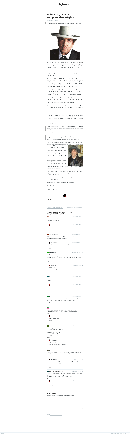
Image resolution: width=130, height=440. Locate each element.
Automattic (127, 433)
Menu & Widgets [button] (124, 2)
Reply (48, 222)
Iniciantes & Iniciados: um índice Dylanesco (55, 207)
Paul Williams (79, 62)
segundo (51, 133)
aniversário (52, 191)
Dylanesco (49, 199)
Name (48, 411)
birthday (55, 191)
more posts (51, 200)
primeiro (51, 123)
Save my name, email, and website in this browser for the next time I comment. (63, 420)
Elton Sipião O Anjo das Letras (55, 371)
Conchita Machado (53, 325)
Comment (49, 398)
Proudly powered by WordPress (115, 433)
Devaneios (56, 20)
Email (48, 414)
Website (48, 417)
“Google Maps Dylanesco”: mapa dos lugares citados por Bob (74, 208)
